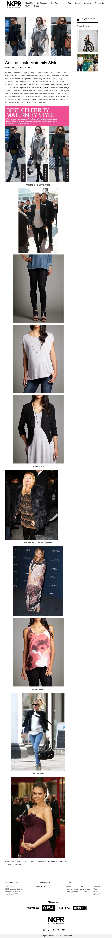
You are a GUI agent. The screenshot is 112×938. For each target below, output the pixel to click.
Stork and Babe (41, 87)
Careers (87, 3)
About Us (29, 3)
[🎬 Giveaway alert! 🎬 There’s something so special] (87, 41)
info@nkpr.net (40, 886)
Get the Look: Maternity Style (31, 62)
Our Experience (57, 3)
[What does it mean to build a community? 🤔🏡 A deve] (87, 65)
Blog (69, 3)
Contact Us (99, 3)
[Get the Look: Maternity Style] (38, 39)
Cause (77, 3)
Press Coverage (72, 889)
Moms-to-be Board (55, 861)
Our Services (41, 3)
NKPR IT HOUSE (32, 6)
